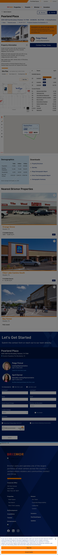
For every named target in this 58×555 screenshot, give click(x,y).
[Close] (55, 539)
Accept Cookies (29, 552)
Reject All (29, 547)
